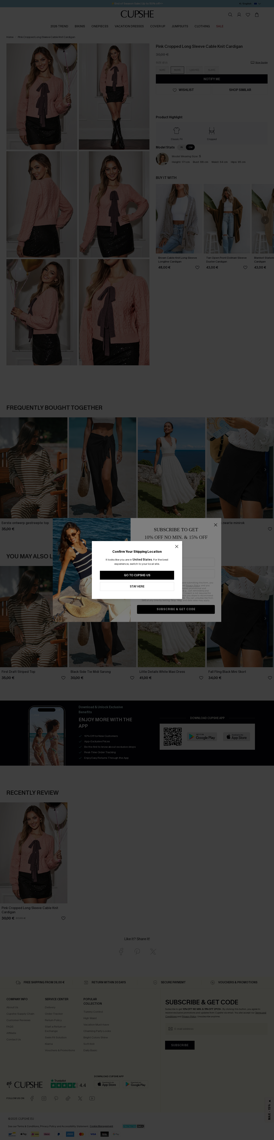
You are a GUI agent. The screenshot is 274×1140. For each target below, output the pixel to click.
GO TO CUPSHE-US (137, 575)
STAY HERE (137, 586)
